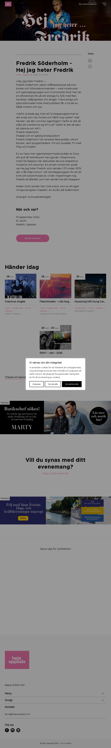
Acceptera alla (71, 384)
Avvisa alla (53, 384)
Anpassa (36, 384)
